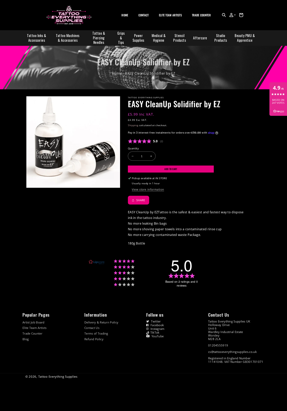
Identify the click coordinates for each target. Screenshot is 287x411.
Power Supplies (138, 38)
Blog (25, 339)
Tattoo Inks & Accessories (36, 38)
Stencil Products (179, 38)
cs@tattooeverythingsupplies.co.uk (232, 352)
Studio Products (220, 38)
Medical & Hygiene (159, 38)
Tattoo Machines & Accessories (67, 38)
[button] (224, 15)
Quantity (133, 148)
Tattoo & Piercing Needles (98, 38)
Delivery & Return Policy (101, 322)
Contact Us (91, 328)
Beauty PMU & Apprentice (245, 38)
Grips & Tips (121, 38)
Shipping (133, 125)
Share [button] (140, 200)
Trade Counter (32, 333)
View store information (148, 189)
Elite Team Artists (34, 328)
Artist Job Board (33, 322)
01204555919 (218, 345)
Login (195, 19)
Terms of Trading (96, 333)
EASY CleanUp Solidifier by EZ (150, 73)
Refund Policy (93, 339)
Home (117, 73)
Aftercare (200, 37)
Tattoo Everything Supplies (58, 376)
